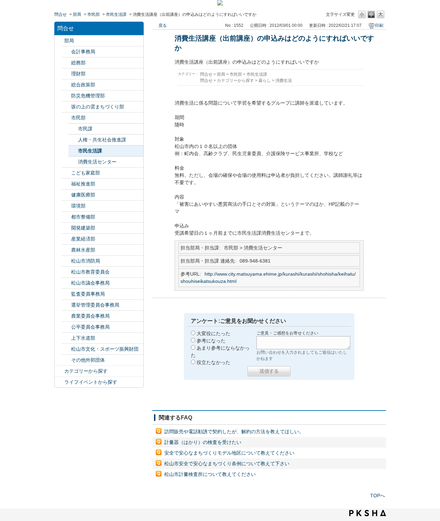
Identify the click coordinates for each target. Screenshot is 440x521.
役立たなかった (213, 362)
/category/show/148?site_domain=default (66, 305)
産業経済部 (83, 239)
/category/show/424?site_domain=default (66, 95)
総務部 (78, 62)
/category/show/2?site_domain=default (59, 371)
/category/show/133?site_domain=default (66, 206)
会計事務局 (83, 51)
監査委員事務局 (88, 294)
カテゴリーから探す (86, 371)
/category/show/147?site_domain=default (66, 316)
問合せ (60, 14)
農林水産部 (83, 250)
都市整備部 (83, 217)
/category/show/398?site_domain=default (66, 106)
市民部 (93, 14)
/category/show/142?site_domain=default (66, 272)
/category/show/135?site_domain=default (66, 217)
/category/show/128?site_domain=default (66, 117)
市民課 (85, 128)
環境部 (78, 206)
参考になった (211, 340)
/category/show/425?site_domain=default (66, 228)
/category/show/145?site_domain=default (66, 327)
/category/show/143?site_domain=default (66, 283)
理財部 (78, 73)
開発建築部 (83, 228)
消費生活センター (97, 161)
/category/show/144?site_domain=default (66, 338)
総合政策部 (83, 84)
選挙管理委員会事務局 (95, 305)
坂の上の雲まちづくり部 (97, 106)
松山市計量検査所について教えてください (210, 474)
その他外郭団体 (88, 360)
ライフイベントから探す (90, 382)
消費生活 (283, 80)
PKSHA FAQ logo (367, 513)
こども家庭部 (85, 173)
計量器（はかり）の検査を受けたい (202, 442)
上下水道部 (83, 338)
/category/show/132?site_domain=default (66, 195)
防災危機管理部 (88, 95)
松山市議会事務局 (90, 283)
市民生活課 (116, 14)
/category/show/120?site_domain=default (66, 51)
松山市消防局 (85, 261)
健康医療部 (83, 195)
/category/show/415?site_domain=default (66, 173)
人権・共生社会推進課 (102, 139)
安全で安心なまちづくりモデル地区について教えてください (229, 453)
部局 (77, 14)
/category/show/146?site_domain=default (66, 294)
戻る (162, 25)
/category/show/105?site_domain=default (59, 382)
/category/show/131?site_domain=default (66, 360)
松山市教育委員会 (90, 272)
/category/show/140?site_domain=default (66, 261)
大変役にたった (213, 333)
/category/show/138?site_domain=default (66, 239)
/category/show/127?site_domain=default (66, 73)
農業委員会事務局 (90, 316)
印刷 (379, 25)
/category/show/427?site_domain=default (66, 250)
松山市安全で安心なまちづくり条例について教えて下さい (226, 463)
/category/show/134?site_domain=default (66, 349)
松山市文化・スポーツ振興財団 (105, 349)
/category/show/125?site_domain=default (66, 62)
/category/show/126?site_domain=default (66, 84)
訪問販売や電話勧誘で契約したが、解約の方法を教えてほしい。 (234, 431)
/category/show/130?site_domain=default (66, 184)
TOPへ (377, 495)
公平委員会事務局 (90, 327)
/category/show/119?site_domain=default (59, 40)
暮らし (264, 80)
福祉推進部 (83, 184)
